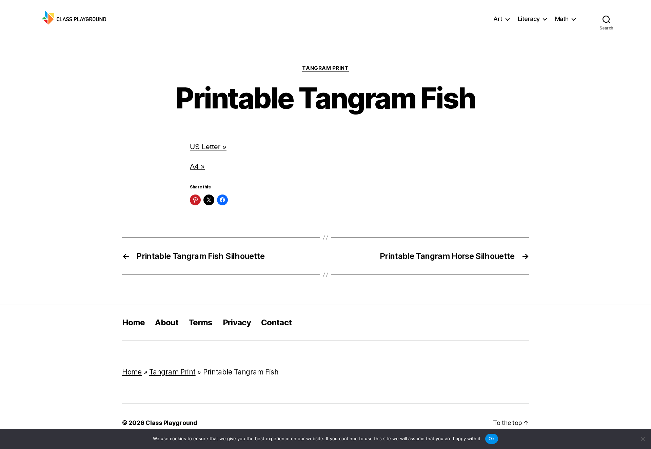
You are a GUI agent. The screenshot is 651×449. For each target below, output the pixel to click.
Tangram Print (325, 68)
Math (562, 18)
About (166, 322)
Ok (492, 438)
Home (133, 322)
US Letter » (208, 146)
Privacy (237, 322)
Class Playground (171, 422)
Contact (276, 322)
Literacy (529, 18)
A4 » (197, 166)
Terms (201, 322)
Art (497, 18)
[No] (642, 438)
